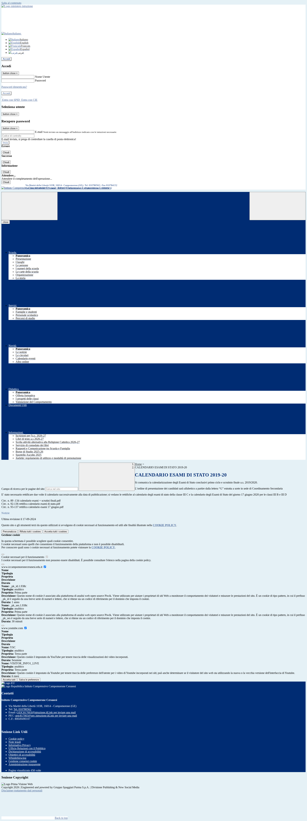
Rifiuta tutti (30, 531)
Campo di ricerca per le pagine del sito (22, 488)
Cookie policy (16, 738)
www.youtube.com (12, 628)
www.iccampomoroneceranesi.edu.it (22, 566)
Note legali (15, 741)
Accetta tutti (55, 531)
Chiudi (6, 152)
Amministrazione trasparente (25, 764)
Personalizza (9, 531)
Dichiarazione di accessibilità (25, 751)
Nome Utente (42, 76)
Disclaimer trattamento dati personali (21, 790)
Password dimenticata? (14, 86)
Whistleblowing (17, 757)
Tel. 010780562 (22, 709)
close (5, 222)
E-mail (38, 131)
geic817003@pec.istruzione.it (46, 715)
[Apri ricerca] (277, 206)
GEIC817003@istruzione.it (46, 712)
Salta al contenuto (11, 2)
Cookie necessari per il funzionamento (23, 556)
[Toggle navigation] (29, 206)
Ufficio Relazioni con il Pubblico (27, 748)
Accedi (6, 59)
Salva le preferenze (29, 679)
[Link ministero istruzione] (17, 6)
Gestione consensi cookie (23, 761)
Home (138, 464)
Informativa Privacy (20, 745)
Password (40, 80)
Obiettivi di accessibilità (22, 754)
